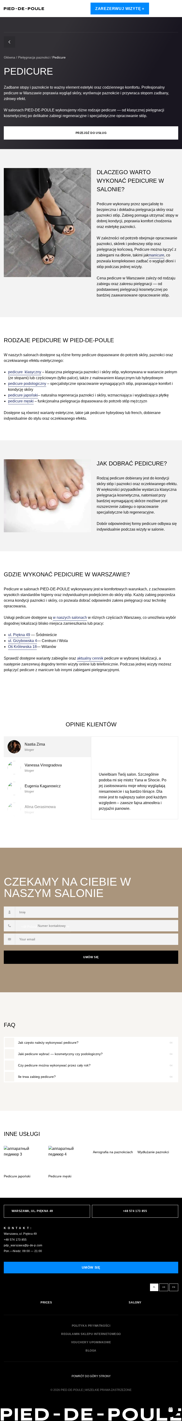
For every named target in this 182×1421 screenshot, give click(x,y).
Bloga (91, 1350)
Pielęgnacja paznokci (34, 57)
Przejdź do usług (91, 133)
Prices (46, 1302)
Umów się (91, 957)
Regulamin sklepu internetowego (91, 1334)
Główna (9, 57)
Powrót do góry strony (91, 1376)
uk (163, 1287)
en (173, 1287)
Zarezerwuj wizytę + (119, 9)
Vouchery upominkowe (91, 1342)
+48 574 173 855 (15, 1239)
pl (154, 1287)
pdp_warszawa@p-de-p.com (23, 1245)
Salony (135, 1302)
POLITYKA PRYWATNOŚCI (91, 1326)
